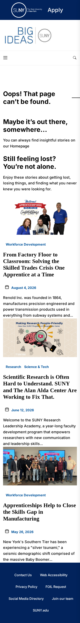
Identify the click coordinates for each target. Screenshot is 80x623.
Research (13, 367)
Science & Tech (36, 367)
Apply (55, 10)
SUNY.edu (41, 610)
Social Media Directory (26, 599)
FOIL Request (56, 587)
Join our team (62, 599)
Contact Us (23, 575)
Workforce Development (26, 244)
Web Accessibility (53, 575)
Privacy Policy (26, 587)
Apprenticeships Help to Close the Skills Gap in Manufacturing (39, 512)
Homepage (19, 146)
